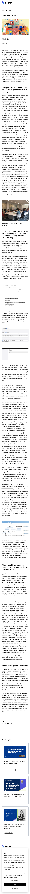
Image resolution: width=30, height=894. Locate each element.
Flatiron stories (5, 731)
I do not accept (15, 888)
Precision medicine (18, 766)
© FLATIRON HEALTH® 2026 (8, 891)
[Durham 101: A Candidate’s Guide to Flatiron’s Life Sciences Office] (15, 790)
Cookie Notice (18, 867)
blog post (8, 52)
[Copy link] (11, 724)
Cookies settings (15, 880)
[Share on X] (5, 724)
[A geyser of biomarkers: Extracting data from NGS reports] (15, 758)
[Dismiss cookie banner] (25, 851)
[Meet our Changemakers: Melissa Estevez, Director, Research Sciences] (15, 821)
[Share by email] (8, 724)
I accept (15, 884)
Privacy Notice (7, 869)
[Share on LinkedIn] (2, 723)
